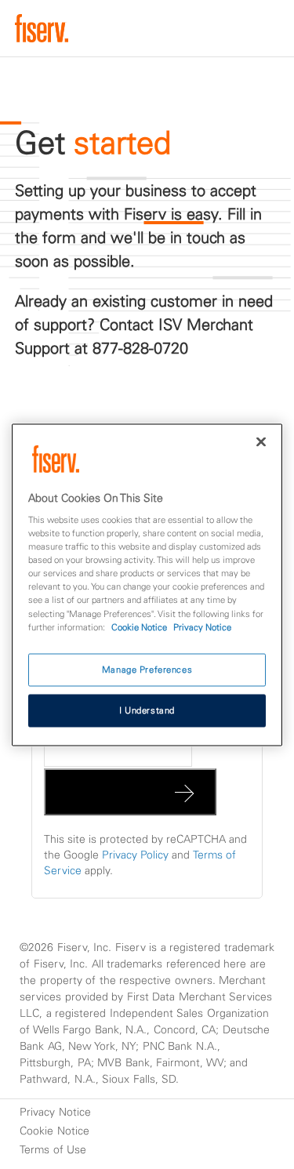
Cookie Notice (54, 1130)
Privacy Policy (135, 855)
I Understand (147, 709)
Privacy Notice (55, 1111)
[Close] (261, 441)
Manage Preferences (147, 668)
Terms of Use (53, 1149)
